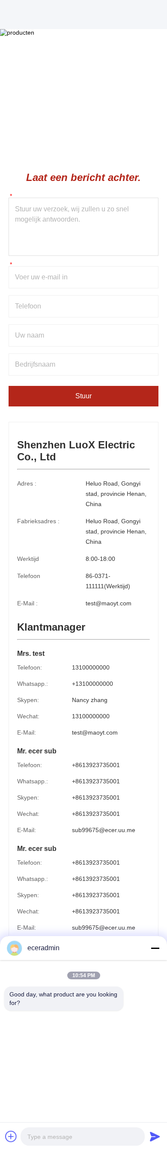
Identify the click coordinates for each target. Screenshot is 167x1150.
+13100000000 (92, 683)
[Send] (155, 1136)
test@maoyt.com (108, 603)
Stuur (83, 396)
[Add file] (11, 1136)
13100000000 (91, 667)
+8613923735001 (96, 765)
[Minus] (155, 948)
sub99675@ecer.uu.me (103, 830)
